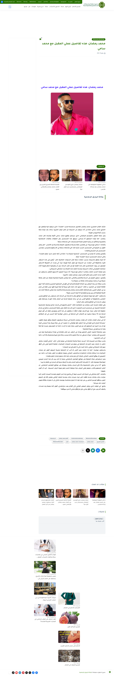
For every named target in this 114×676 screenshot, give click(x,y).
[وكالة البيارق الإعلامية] (94, 5)
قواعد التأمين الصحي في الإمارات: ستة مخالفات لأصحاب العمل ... (45, 556)
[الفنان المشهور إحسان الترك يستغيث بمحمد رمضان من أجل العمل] (46, 493)
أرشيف (39, 1)
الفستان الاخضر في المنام (72, 608)
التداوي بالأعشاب (54, 6)
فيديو (25, 6)
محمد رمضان (90, 441)
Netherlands (33, 1)
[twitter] (30, 672)
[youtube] (16, 672)
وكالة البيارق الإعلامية (85, 672)
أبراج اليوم (68, 6)
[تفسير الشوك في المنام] (69, 656)
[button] (98, 450)
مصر (67, 441)
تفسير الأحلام (76, 6)
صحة (62, 6)
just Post (46, 1)
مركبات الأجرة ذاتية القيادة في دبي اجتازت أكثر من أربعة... (45, 599)
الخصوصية (63, 1)
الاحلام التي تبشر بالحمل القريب (70, 646)
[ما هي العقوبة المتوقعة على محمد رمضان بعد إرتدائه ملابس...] (95, 175)
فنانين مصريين (100, 441)
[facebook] (2, 2)
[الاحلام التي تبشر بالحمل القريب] (69, 637)
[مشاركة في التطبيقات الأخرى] (83, 450)
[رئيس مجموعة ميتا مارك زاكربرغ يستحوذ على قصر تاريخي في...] (45, 567)
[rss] (10, 672)
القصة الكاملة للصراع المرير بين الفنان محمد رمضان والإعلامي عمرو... (49, 187)
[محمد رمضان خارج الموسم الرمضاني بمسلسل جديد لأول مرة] (72, 175)
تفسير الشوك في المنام (72, 665)
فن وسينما (53, 438)
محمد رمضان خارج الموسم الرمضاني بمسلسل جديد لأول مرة (73, 187)
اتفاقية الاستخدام (54, 1)
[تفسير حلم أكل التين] (69, 618)
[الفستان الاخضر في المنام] (69, 599)
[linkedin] (20, 672)
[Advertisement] (57, 25)
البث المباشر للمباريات (9, 1)
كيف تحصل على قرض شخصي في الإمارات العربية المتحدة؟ (45, 620)
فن (29, 6)
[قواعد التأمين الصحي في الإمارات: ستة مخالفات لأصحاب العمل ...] (45, 545)
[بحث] (10, 7)
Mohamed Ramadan (58, 441)
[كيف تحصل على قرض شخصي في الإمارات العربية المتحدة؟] (45, 610)
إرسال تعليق (98, 518)
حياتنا (46, 6)
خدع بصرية (40, 6)
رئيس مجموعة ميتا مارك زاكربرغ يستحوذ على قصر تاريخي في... (46, 577)
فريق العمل (77, 1)
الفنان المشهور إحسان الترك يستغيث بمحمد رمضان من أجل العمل (47, 502)
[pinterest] (23, 672)
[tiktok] (13, 672)
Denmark (19, 1)
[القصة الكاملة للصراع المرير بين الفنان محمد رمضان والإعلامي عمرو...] (49, 175)
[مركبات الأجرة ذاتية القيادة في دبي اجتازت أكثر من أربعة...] (45, 588)
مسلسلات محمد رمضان (78, 441)
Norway (25, 1)
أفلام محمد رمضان (63, 438)
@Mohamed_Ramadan (98, 39)
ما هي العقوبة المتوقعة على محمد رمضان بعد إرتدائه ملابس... (96, 187)
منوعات (33, 6)
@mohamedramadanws (77, 438)
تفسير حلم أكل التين (73, 627)
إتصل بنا (70, 1)
